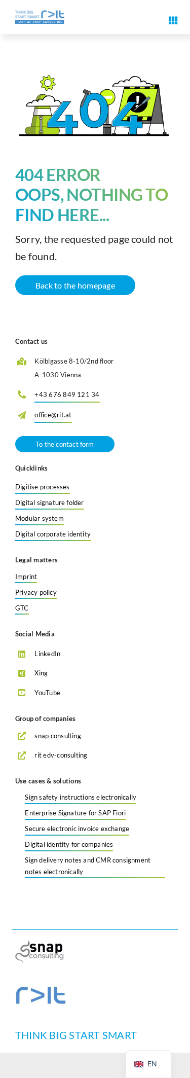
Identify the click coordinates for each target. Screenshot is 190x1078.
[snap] (40, 944)
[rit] (40, 987)
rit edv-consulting (60, 755)
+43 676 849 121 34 (66, 394)
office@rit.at (52, 415)
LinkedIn (47, 654)
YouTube (47, 693)
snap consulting (57, 736)
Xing (41, 673)
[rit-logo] (39, 14)
